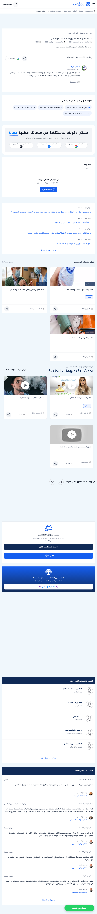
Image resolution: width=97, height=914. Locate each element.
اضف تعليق (47, 189)
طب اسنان (78, 692)
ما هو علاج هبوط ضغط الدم (81, 338)
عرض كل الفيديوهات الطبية (15, 370)
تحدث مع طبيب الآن (48, 546)
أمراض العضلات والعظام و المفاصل (15, 804)
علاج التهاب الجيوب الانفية (76, 107)
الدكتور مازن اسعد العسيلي (78, 820)
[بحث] (15, 4)
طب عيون (78, 706)
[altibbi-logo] (82, 4)
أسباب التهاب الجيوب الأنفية (32, 398)
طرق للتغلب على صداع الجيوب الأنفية (75, 447)
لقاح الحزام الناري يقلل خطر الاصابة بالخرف (26, 289)
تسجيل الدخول (7, 4)
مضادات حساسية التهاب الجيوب (77, 113)
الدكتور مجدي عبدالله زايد (72, 743)
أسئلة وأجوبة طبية (70, 11)
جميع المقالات (7, 262)
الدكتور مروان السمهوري (79, 844)
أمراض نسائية (8, 828)
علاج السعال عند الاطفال (80, 398)
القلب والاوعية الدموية (74, 733)
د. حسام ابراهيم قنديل (73, 730)
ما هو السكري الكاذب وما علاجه (80, 289)
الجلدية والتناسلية (76, 747)
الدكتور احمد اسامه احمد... (71, 688)
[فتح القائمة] (93, 4)
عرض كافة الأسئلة (48, 250)
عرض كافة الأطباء (48, 758)
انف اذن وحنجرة (55, 11)
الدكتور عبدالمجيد (75, 702)
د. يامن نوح (77, 716)
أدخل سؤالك (49, 555)
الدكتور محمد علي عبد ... (80, 796)
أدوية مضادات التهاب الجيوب (50, 107)
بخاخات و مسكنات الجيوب (24, 107)
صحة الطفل (8, 780)
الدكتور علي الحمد (74, 67)
